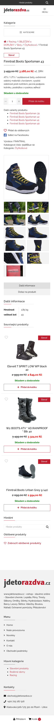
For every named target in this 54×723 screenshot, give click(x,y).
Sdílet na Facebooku (18, 135)
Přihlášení (20, 719)
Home (9, 625)
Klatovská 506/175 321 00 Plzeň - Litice (27, 707)
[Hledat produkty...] (47, 2)
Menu (45, 12)
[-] (6, 101)
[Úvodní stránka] (5, 41)
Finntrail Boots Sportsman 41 (24, 120)
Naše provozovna (15, 630)
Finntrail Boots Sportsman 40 (25, 123)
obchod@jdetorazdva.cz (19, 696)
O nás (9, 645)
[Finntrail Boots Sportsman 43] (26, 178)
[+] (19, 101)
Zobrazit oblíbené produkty (24, 543)
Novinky (10, 635)
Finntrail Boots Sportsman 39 (25, 113)
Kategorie (28, 32)
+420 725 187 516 (15, 701)
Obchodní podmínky (16, 651)
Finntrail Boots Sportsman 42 (24, 116)
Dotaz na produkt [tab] (27, 292)
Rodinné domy (17, 672)
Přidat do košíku (36, 101)
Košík (35, 719)
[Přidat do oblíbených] (6, 337)
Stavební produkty (19, 668)
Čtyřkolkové (30, 45)
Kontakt (10, 640)
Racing (12, 41)
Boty (19, 45)
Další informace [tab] (27, 285)
